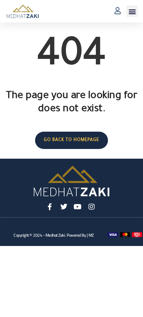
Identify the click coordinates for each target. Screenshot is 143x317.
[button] (132, 11)
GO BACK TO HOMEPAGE (71, 140)
